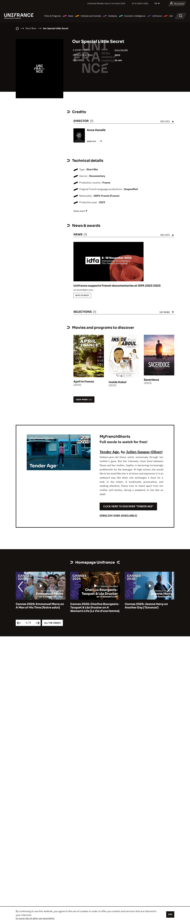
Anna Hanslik (121, 50)
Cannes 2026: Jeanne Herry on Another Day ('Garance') (91, 605)
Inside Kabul (117, 382)
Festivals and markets (91, 16)
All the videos (52, 622)
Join (171, 16)
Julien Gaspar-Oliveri (144, 451)
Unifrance (157, 16)
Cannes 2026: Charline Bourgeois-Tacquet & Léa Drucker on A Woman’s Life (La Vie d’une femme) (40, 607)
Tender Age (109, 451)
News (70, 16)
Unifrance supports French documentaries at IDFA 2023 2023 (117, 285)
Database (112, 16)
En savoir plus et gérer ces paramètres (35, 918)
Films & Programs (52, 16)
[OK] (170, 914)
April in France (83, 381)
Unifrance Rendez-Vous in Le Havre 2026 (106, 3)
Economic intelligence (134, 16)
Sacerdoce (151, 380)
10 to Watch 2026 (140, 3)
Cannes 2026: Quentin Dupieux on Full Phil (149, 605)
